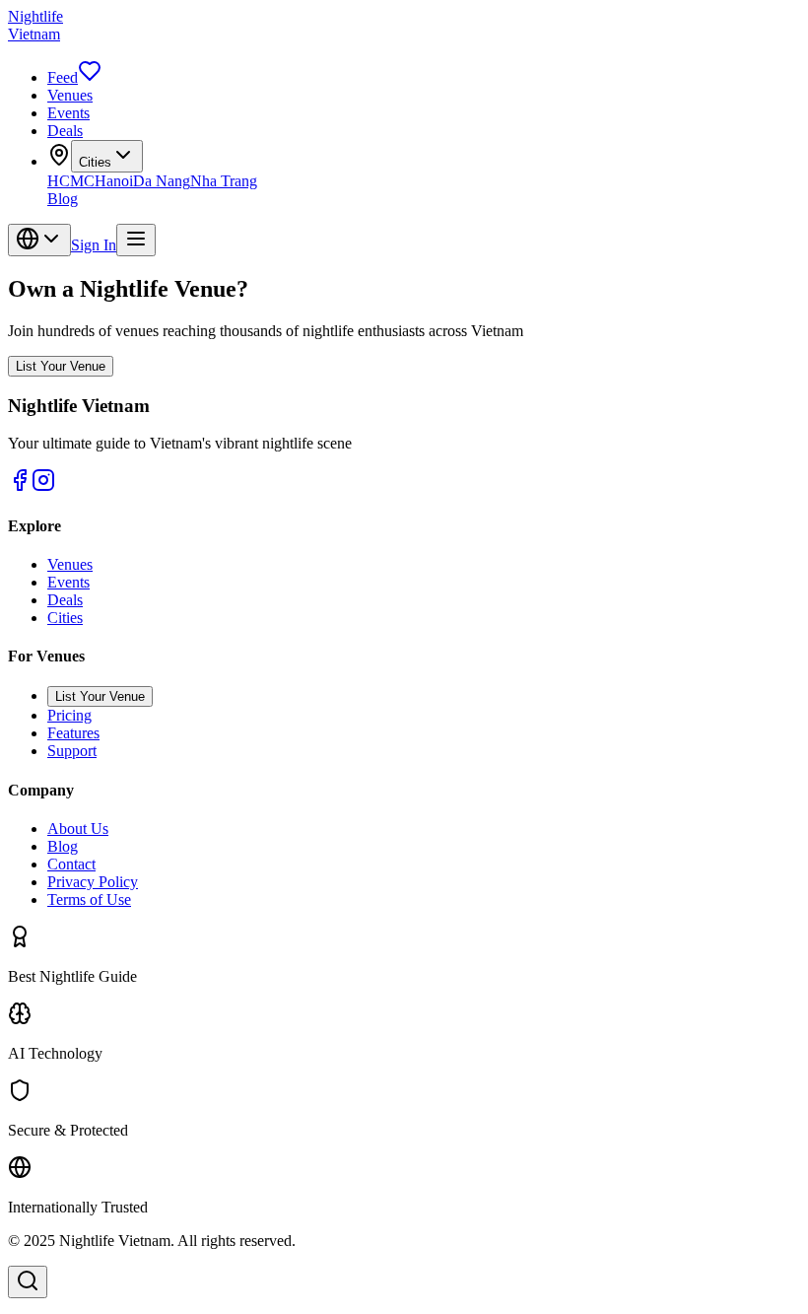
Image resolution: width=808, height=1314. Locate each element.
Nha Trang (223, 181)
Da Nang (161, 181)
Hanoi (114, 181)
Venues (70, 95)
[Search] (27, 1282)
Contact (71, 864)
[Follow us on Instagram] (43, 486)
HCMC (71, 181)
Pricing (69, 715)
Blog (62, 198)
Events (68, 112)
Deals (65, 130)
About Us (77, 828)
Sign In (93, 245)
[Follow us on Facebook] (20, 486)
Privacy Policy (92, 881)
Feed (62, 77)
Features (73, 733)
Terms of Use (89, 899)
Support (72, 750)
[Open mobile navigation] (136, 240)
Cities (95, 162)
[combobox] (39, 240)
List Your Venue (60, 366)
